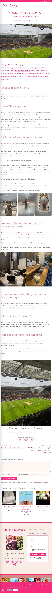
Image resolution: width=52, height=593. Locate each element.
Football (14, 432)
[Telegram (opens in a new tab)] (48, 1)
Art (11, 432)
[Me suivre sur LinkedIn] (21, 561)
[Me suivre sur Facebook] (8, 561)
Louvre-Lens (6, 143)
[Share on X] (27, 440)
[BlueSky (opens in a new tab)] (47, 1)
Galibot (4, 303)
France (18, 432)
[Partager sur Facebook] (24, 440)
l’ (21, 232)
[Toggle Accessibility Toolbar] (2, 590)
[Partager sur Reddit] (31, 440)
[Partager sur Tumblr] (35, 440)
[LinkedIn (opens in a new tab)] (45, 1)
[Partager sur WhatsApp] (17, 440)
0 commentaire (39, 428)
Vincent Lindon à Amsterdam (42, 507)
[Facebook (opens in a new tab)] (41, 1)
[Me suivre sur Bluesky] (16, 561)
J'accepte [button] (15, 589)
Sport (30, 432)
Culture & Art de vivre (20, 20)
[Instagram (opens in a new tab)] (43, 1)
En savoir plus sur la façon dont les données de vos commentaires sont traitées (34, 482)
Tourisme (34, 432)
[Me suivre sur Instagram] (12, 561)
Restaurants (26, 432)
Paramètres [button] (4, 589)
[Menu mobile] (48, 5)
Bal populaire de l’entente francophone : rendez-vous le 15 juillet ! (26, 509)
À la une (8, 432)
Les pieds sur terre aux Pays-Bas (9, 507)
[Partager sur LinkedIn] (20, 440)
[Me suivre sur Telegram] (14, 564)
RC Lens (35, 112)
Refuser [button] (10, 589)
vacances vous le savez (22, 70)
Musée (21, 432)
